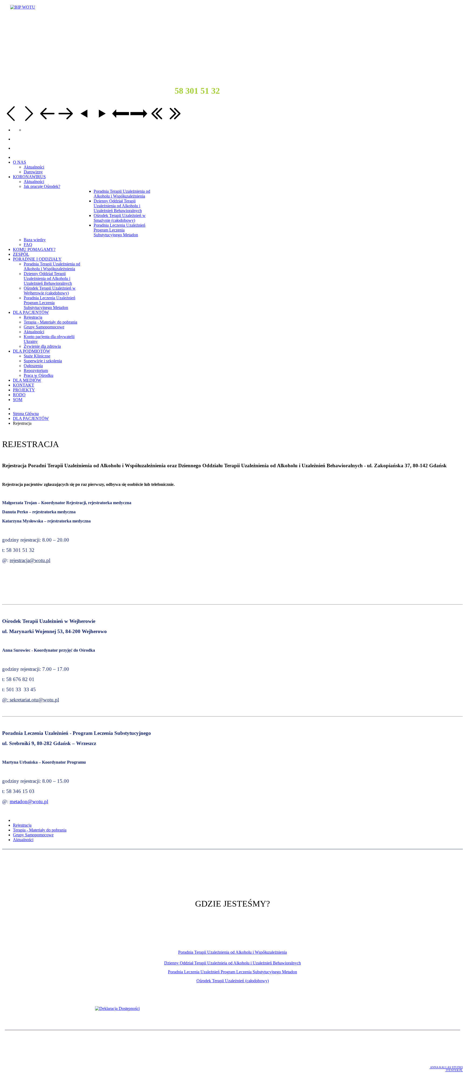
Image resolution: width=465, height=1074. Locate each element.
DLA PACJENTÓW (31, 418)
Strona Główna (26, 413)
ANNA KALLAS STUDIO (446, 1067)
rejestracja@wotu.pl (30, 560)
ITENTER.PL (454, 1070)
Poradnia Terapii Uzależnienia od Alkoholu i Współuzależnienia (232, 952)
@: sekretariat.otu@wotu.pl (30, 700)
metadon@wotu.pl (29, 801)
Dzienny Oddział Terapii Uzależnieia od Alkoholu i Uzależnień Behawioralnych (232, 963)
